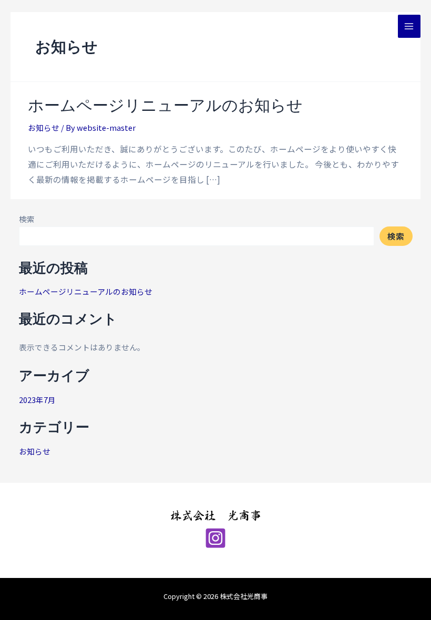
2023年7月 (37, 399)
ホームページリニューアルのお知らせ (165, 105)
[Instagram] (215, 538)
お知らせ (43, 127)
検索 (27, 218)
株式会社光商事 (38, 26)
